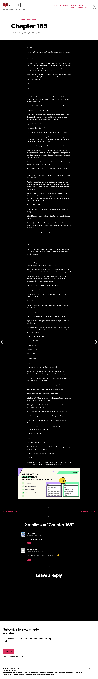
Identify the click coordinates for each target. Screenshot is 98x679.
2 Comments (41, 33)
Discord (73, 5)
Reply (28, 543)
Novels (65, 5)
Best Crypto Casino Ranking (46, 674)
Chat (60, 5)
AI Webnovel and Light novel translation (60, 672)
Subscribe (8, 651)
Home (55, 5)
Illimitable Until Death (29, 19)
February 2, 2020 (29, 33)
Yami (18, 33)
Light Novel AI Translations (37, 672)
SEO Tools (13, 674)
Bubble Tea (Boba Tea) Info (27, 674)
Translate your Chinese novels (77, 7)
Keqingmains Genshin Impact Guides (15, 672)
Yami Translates (13, 668)
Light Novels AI (82, 5)
